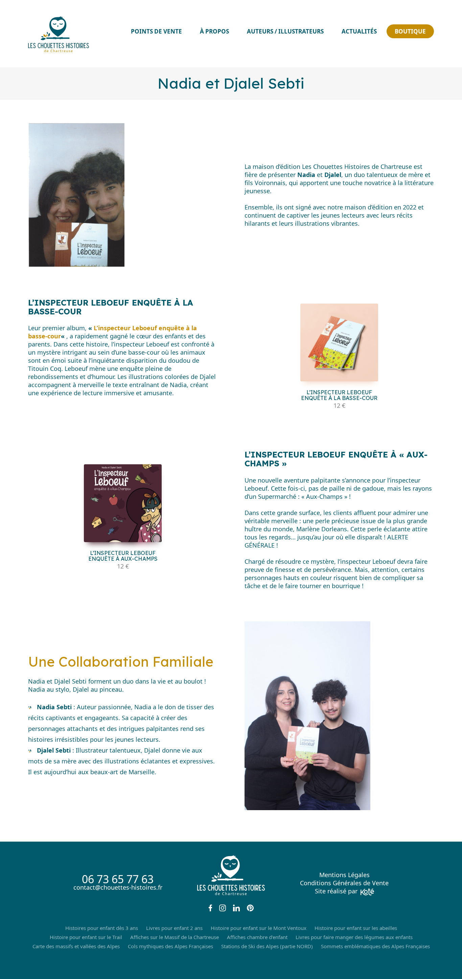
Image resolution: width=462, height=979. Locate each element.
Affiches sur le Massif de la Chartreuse (174, 937)
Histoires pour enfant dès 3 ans (101, 928)
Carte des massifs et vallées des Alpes (76, 946)
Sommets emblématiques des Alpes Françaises (375, 946)
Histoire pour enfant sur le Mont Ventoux (258, 928)
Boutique (410, 31)
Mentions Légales (344, 875)
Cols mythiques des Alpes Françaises (170, 946)
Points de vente (156, 31)
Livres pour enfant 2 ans (174, 928)
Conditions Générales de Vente (344, 883)
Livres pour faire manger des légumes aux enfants (354, 937)
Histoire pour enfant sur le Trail (86, 937)
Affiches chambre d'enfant (257, 937)
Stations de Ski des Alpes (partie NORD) (267, 946)
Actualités (359, 31)
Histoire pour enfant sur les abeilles (356, 928)
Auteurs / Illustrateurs (285, 31)
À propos (214, 31)
